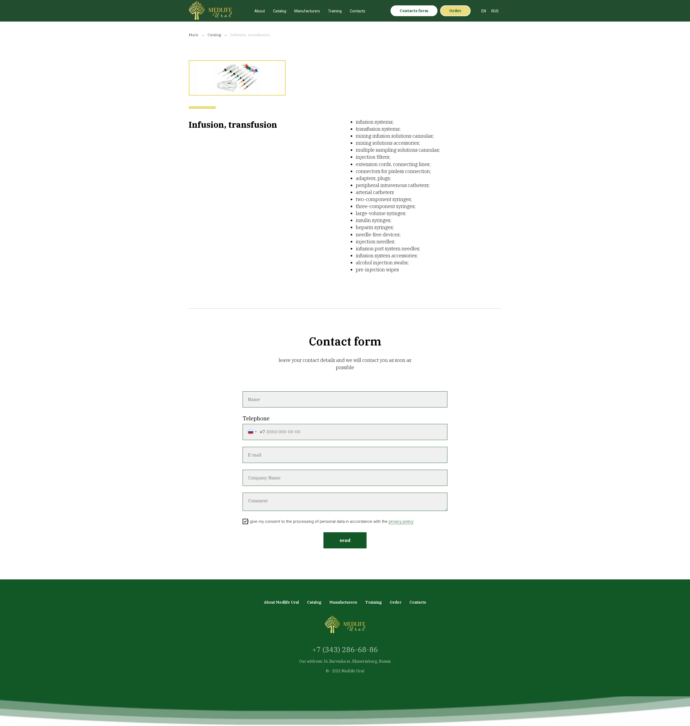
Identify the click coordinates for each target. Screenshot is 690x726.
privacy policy (401, 521)
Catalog (214, 34)
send (345, 540)
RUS (495, 11)
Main (193, 34)
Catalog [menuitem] (279, 11)
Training (373, 602)
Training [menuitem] (335, 11)
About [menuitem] (259, 11)
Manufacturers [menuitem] (307, 11)
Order (395, 602)
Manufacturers (343, 602)
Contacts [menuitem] (357, 11)
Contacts (417, 602)
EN (483, 11)
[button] (414, 10)
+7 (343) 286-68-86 (345, 649)
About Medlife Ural (281, 602)
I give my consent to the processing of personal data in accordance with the (330, 521)
